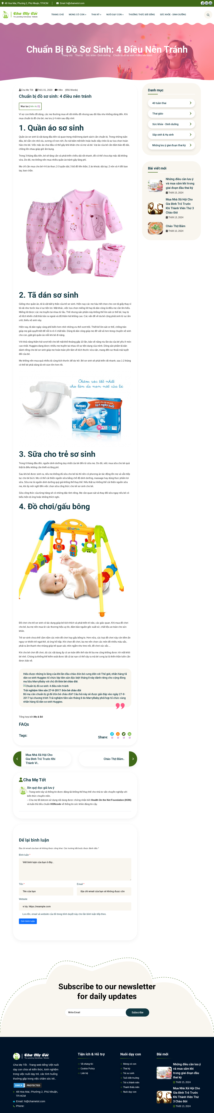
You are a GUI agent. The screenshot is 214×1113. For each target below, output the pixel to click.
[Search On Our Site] (208, 15)
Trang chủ (67, 55)
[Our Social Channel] (202, 3)
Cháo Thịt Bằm (175, 226)
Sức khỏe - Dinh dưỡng (98, 55)
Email (80, 884)
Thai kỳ (79, 55)
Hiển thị (33, 106)
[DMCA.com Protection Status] (27, 1085)
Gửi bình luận (28, 921)
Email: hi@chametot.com (30, 1101)
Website (23, 899)
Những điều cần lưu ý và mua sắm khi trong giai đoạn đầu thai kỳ (180, 183)
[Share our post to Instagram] (118, 734)
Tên (21, 884)
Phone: (20, 1106)
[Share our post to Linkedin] (129, 734)
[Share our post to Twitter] (123, 734)
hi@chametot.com (75, 3)
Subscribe (137, 1012)
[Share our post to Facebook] (112, 734)
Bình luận (24, 855)
